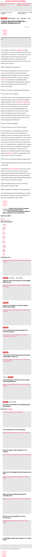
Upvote (2, 220)
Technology (11, 277)
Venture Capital (19, 277)
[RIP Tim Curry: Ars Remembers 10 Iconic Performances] (17, 506)
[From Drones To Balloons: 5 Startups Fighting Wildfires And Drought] (17, 292)
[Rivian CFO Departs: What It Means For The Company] (17, 440)
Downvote (6, 220)
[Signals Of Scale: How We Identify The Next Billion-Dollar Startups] (17, 268)
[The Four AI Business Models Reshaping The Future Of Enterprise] (17, 317)
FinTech (5, 377)
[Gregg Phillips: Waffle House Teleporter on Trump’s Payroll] (17, 528)
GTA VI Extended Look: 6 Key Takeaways (14, 429)
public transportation (24, 102)
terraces (3, 79)
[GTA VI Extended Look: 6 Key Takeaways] (8, 7)
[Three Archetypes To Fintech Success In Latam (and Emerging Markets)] (17, 367)
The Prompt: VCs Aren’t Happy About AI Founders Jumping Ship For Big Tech (16, 355)
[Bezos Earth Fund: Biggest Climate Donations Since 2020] (17, 462)
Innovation (5, 277)
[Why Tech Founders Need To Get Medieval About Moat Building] (17, 392)
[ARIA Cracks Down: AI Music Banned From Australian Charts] (17, 484)
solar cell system (14, 169)
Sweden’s (19, 50)
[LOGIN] (30, 1)
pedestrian (10, 153)
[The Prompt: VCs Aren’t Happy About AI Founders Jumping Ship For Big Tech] (17, 342)
